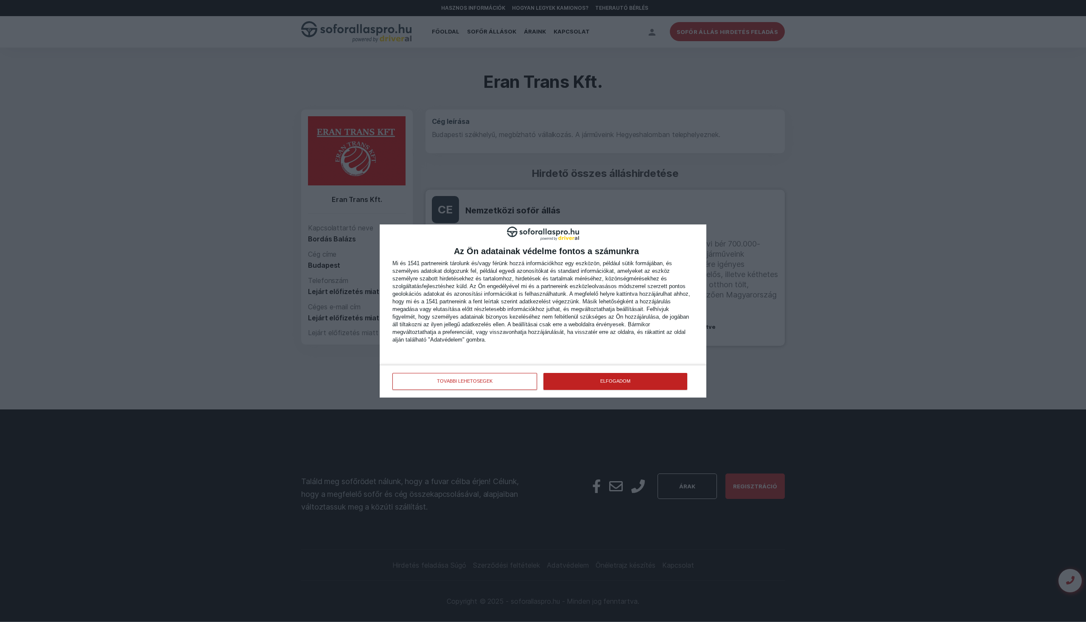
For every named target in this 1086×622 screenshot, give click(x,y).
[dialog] (543, 311)
